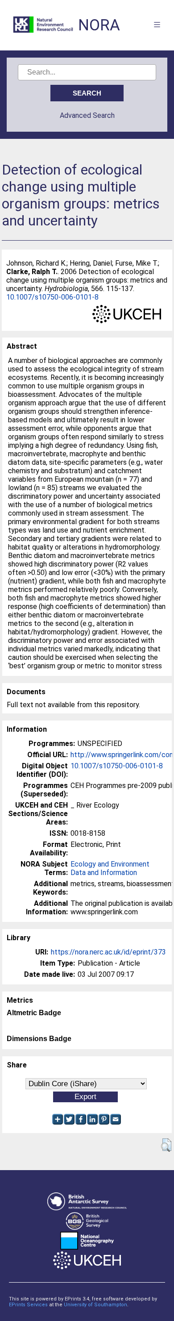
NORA (99, 25)
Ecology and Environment (109, 864)
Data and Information (103, 872)
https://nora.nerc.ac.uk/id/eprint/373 (108, 952)
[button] (166, 1145)
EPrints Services (28, 1305)
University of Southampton (95, 1305)
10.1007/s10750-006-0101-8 (52, 297)
